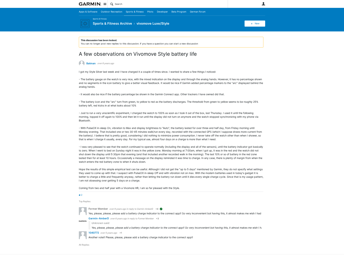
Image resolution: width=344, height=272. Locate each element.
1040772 (94, 232)
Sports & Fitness (135, 11)
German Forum (198, 11)
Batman (91, 63)
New (257, 23)
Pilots (150, 11)
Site (105, 4)
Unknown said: (101, 222)
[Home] (90, 4)
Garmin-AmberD (145, 209)
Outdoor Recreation (111, 11)
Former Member (146, 218)
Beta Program (178, 11)
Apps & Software (88, 11)
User (263, 4)
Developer (162, 11)
